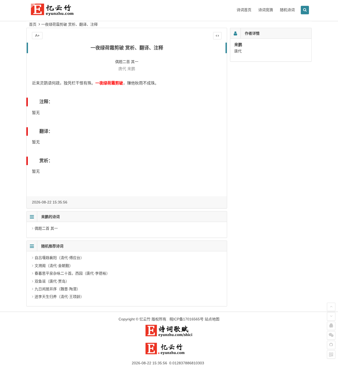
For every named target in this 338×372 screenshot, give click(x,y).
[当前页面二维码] (331, 354)
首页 (32, 24)
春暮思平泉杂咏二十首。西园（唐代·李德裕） (72, 273)
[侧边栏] (217, 35)
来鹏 (131, 68)
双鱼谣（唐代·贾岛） (52, 281)
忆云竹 (145, 319)
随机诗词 (287, 10)
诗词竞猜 (265, 10)
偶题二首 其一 (46, 228)
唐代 (122, 68)
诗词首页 (244, 10)
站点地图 (212, 319)
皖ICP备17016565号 (187, 319)
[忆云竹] (58, 13)
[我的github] (331, 345)
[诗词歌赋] (169, 336)
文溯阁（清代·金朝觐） (54, 266)
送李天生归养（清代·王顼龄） (59, 296)
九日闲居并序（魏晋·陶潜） (57, 289)
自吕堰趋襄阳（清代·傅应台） (59, 258)
